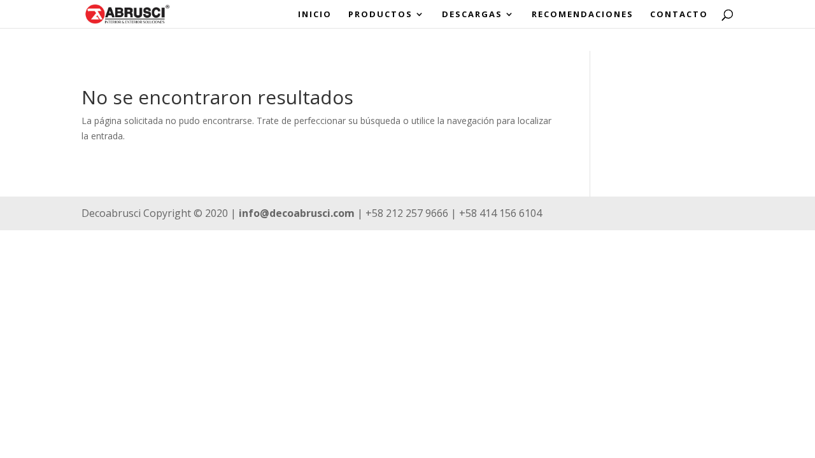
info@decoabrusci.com (297, 213)
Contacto (679, 15)
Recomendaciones (583, 15)
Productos (380, 15)
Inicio (315, 15)
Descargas (472, 15)
